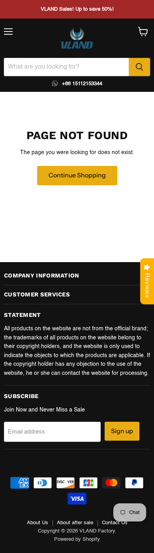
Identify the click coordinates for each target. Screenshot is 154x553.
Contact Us (115, 522)
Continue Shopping (77, 175)
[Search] (139, 67)
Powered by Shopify (77, 539)
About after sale (75, 522)
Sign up (122, 431)
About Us (37, 522)
